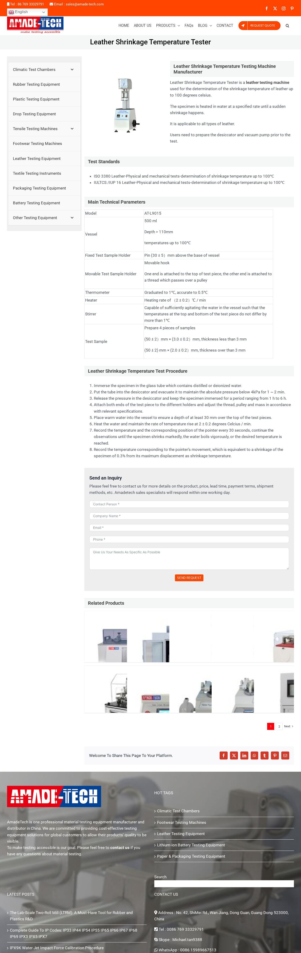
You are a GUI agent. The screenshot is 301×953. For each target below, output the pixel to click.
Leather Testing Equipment (181, 833)
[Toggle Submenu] (72, 69)
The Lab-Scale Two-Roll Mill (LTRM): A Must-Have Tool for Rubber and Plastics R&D (71, 915)
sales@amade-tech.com (85, 4)
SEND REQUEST (189, 578)
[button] (287, 25)
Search (160, 877)
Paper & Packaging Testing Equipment (191, 856)
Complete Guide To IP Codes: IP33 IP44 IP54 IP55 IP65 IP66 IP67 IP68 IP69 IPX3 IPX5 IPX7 (73, 933)
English (21, 12)
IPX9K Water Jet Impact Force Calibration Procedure (57, 947)
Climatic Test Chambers (178, 811)
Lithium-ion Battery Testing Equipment (191, 845)
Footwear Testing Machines (181, 822)
